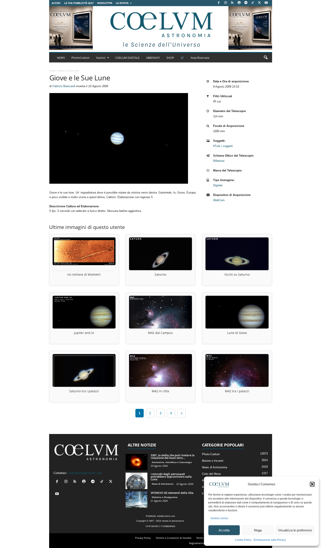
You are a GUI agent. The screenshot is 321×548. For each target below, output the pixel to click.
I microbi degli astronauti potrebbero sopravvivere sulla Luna (171, 476)
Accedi (56, 3)
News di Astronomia (162, 483)
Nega (258, 530)
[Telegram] (246, 3)
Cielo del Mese (211, 473)
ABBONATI (153, 58)
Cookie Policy (243, 539)
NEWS (61, 58)
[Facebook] (218, 3)
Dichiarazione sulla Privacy (270, 539)
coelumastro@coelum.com (85, 473)
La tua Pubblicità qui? (79, 3)
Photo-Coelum (211, 454)
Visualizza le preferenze (295, 530)
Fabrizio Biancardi (63, 86)
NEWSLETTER (104, 3)
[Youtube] (266, 3)
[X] (259, 3)
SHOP (170, 58)
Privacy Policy (143, 537)
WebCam (219, 200)
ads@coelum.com (166, 516)
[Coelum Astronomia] (160, 28)
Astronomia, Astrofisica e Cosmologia (172, 462)
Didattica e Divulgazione (165, 497)
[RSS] (232, 3)
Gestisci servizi (219, 518)
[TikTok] (252, 3)
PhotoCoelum (80, 58)
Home (52, 70)
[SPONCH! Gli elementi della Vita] (136, 499)
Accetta (224, 530)
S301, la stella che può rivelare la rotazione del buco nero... (173, 456)
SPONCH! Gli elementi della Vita (172, 493)
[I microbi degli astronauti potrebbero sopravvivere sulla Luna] (136, 481)
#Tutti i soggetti (223, 146)
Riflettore (218, 160)
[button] (312, 484)
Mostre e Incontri (212, 460)
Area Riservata (200, 58)
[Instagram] (225, 3)
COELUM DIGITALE (127, 58)
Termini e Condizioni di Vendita (173, 537)
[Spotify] (239, 3)
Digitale (218, 185)
